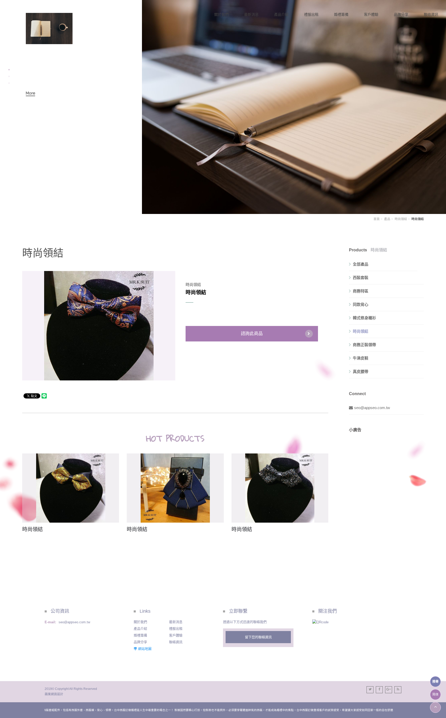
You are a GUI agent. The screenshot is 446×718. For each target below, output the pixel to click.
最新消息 (175, 622)
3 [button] (9, 83)
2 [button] (9, 76)
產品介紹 (140, 629)
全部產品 (360, 264)
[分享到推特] (370, 689)
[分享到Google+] (388, 689)
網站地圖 (145, 649)
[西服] (49, 28)
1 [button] (9, 69)
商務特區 (360, 291)
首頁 (376, 219)
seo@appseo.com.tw (372, 407)
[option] (223, 107)
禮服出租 (175, 629)
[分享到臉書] (379, 689)
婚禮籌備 (140, 635)
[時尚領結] (70, 488)
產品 (387, 219)
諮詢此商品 (252, 333)
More (30, 93)
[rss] (397, 689)
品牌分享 (140, 642)
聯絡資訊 (175, 642)
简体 (435, 694)
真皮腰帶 (360, 371)
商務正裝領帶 (364, 344)
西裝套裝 (360, 277)
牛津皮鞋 (360, 358)
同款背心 (360, 304)
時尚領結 (401, 219)
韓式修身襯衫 (364, 318)
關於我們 (140, 622)
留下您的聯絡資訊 (258, 637)
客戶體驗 (175, 635)
